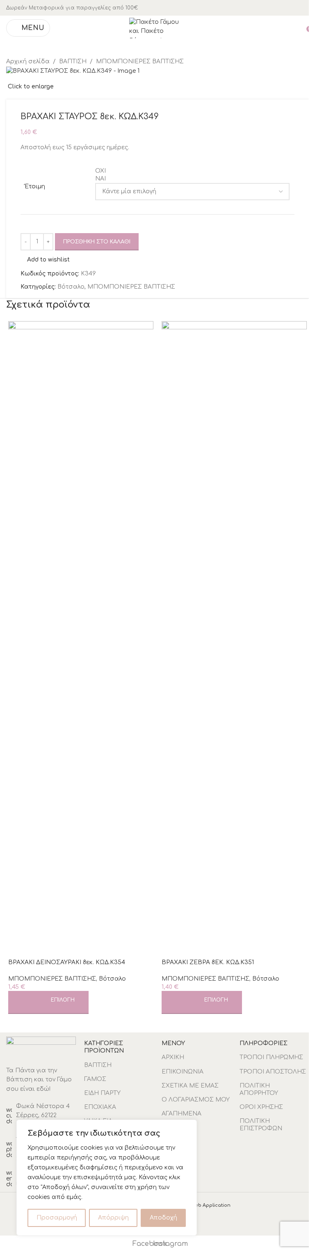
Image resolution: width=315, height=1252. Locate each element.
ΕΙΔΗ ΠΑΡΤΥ (102, 1093)
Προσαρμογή (57, 1218)
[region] (106, 1178)
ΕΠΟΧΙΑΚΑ (100, 1107)
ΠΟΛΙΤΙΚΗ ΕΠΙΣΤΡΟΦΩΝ (261, 1125)
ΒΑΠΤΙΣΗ (98, 1065)
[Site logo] (157, 28)
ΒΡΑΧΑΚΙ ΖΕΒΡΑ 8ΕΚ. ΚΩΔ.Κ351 (208, 962)
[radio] (192, 171)
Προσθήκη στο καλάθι (96, 242)
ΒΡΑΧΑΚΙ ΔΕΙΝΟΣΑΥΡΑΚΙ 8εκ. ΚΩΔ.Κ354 (66, 962)
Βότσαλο (70, 287)
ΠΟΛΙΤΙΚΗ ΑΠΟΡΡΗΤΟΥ (259, 1089)
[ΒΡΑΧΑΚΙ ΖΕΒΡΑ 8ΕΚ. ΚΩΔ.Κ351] (234, 629)
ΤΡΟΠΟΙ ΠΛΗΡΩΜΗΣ (271, 1057)
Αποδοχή (163, 1218)
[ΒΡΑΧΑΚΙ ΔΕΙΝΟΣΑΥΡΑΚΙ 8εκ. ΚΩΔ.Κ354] (80, 629)
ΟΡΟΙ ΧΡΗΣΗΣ (261, 1107)
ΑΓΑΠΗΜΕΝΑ (181, 1114)
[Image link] (41, 1047)
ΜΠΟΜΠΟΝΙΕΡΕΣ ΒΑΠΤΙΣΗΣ (131, 287)
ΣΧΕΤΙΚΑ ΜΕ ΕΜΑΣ (190, 1086)
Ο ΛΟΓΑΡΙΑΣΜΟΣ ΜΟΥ (196, 1100)
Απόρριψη (113, 1218)
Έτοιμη (35, 186)
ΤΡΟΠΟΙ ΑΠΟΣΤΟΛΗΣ (273, 1072)
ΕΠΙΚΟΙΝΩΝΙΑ (182, 1072)
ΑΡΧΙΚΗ (173, 1057)
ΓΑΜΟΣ (95, 1079)
